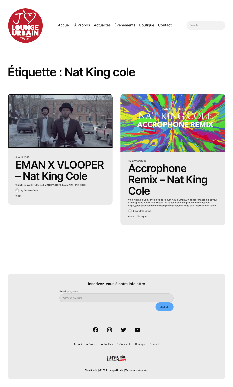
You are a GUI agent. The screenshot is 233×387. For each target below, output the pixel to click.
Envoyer (164, 306)
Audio (131, 216)
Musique (141, 216)
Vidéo (18, 195)
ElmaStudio (91, 370)
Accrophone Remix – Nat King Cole (167, 179)
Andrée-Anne (31, 190)
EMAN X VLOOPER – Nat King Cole (59, 170)
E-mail (68, 291)
